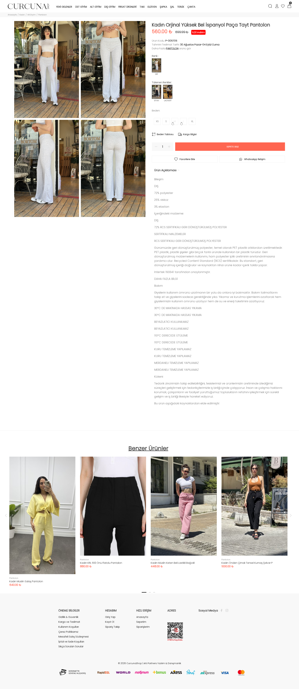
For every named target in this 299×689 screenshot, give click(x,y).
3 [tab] (154, 592)
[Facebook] (222, 610)
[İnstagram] (226, 610)
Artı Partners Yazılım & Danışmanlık (162, 663)
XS (157, 121)
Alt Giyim (31, 14)
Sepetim (141, 622)
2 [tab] (150, 592)
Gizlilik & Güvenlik (68, 617)
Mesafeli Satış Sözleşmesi (73, 636)
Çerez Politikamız (68, 632)
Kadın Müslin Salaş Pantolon (26, 581)
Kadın (22, 14)
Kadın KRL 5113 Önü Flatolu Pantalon (101, 563)
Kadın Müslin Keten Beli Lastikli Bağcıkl (173, 563)
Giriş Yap (110, 617)
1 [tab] (144, 592)
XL (192, 121)
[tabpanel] (42, 518)
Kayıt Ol (109, 622)
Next (291, 515)
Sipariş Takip (112, 627)
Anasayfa (12, 14)
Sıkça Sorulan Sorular (70, 646)
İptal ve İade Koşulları (71, 641)
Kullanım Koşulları (68, 627)
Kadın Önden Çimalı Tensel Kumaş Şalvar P (247, 563)
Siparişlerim (143, 627)
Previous (6, 515)
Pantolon (42, 14)
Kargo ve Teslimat (69, 622)
